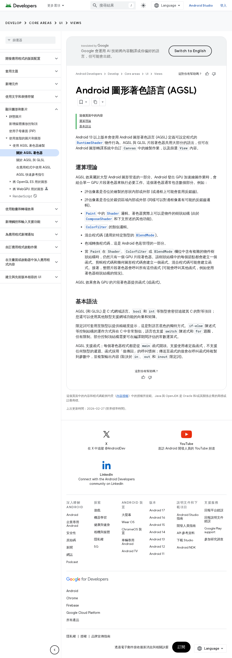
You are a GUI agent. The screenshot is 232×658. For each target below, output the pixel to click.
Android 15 (157, 525)
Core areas (40, 23)
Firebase (72, 605)
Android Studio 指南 (187, 516)
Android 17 (157, 510)
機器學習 (100, 517)
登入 (223, 5)
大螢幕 (126, 515)
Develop (13, 23)
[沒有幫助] (213, 73)
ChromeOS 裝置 (132, 531)
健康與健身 (102, 525)
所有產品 (72, 620)
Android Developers (89, 74)
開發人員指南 (186, 526)
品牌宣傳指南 (100, 636)
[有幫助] (207, 73)
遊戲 (97, 510)
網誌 (69, 555)
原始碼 (71, 540)
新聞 (69, 547)
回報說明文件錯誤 (213, 519)
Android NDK (186, 547)
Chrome (72, 598)
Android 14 (157, 532)
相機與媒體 (102, 532)
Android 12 (157, 546)
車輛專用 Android (128, 542)
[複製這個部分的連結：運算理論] (101, 167)
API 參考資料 (186, 533)
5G (96, 546)
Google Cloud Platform (83, 613)
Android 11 (156, 554)
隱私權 (99, 539)
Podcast (72, 562)
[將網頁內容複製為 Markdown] (96, 102)
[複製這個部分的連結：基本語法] (101, 302)
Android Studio (201, 5)
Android (72, 515)
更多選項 (53, 5)
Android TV (130, 551)
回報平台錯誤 (213, 510)
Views (76, 23)
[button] (27, 58)
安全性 (71, 533)
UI (61, 23)
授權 (83, 636)
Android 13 (157, 539)
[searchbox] (30, 40)
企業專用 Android (72, 524)
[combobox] (113, 5)
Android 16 (157, 517)
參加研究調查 (213, 539)
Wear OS (128, 522)
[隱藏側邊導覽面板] (54, 649)
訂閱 (181, 647)
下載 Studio (185, 540)
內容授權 (122, 396)
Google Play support (213, 530)
